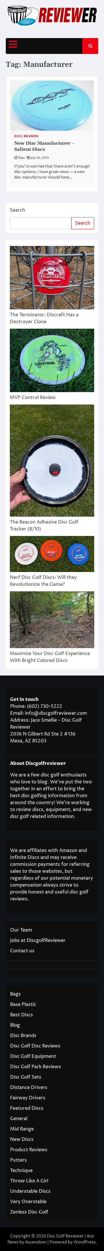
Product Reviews (28, 1150)
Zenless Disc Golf (29, 1212)
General (18, 1118)
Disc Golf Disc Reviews (35, 1046)
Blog (15, 1025)
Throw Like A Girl (29, 1181)
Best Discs (21, 1015)
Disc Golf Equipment (33, 1056)
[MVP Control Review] (52, 361)
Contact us (22, 951)
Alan (21, 158)
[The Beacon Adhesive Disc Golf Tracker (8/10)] (52, 462)
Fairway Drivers (27, 1098)
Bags (15, 994)
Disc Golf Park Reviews (35, 1067)
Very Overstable (28, 1202)
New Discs (22, 1139)
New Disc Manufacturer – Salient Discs (44, 146)
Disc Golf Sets (25, 1077)
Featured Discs (26, 1108)
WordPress (85, 1242)
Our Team (21, 930)
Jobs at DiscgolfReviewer (38, 940)
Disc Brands (26, 136)
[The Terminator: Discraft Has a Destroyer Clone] (52, 278)
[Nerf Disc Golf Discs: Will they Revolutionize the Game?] (52, 555)
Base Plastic (23, 1004)
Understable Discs (30, 1191)
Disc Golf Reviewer (65, 1236)
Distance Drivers (28, 1087)
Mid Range (22, 1129)
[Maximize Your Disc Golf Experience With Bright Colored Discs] (52, 620)
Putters (18, 1160)
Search (17, 210)
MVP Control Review (33, 397)
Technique (21, 1170)
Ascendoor (36, 1242)
